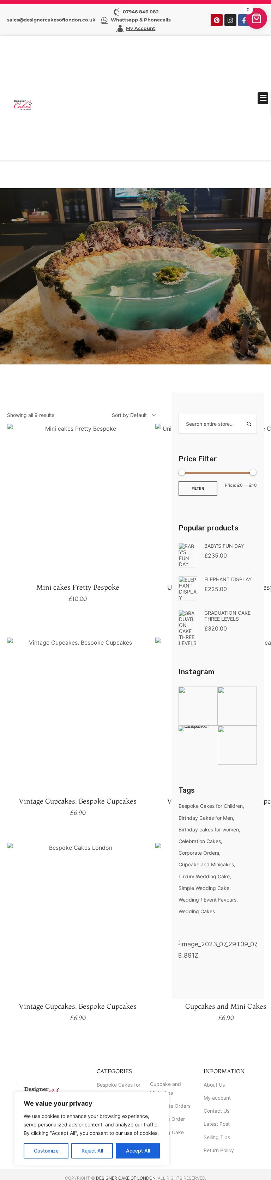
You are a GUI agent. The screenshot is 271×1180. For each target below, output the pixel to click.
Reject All (92, 1151)
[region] (91, 1129)
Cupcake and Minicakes (206, 864)
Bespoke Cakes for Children (211, 806)
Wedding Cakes (197, 911)
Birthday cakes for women (209, 829)
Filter (198, 488)
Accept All (138, 1151)
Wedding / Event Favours (207, 900)
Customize (46, 1151)
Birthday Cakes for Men (206, 818)
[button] (263, 98)
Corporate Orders (199, 853)
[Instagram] (230, 20)
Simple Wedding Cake (204, 888)
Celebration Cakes (200, 841)
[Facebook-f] (244, 20)
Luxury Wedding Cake (204, 876)
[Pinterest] (217, 20)
